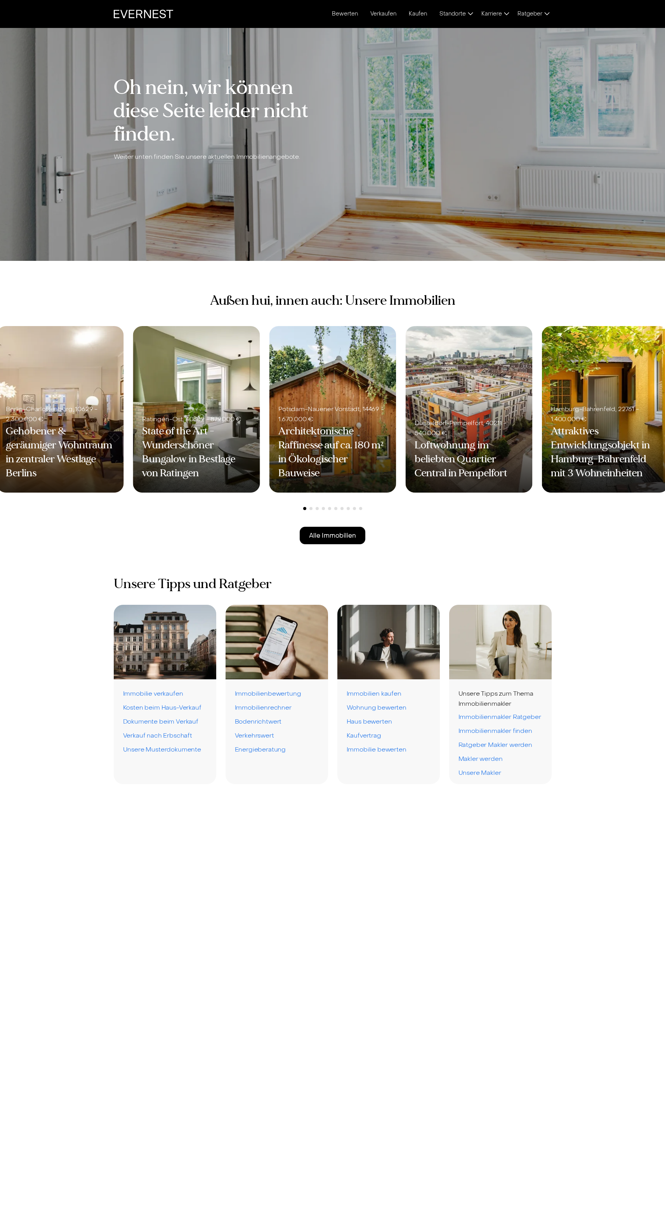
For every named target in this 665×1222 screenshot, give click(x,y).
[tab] (304, 508)
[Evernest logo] (143, 14)
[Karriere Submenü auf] (506, 14)
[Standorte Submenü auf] (470, 14)
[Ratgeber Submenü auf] (547, 14)
